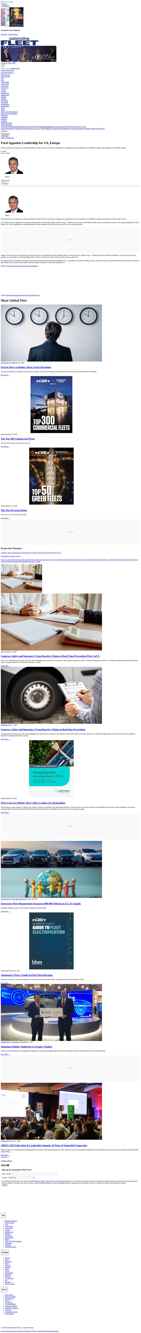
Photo (33, 127)
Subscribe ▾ (5, 6)
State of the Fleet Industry (9, 112)
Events (30, 129)
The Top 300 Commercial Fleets (18, 438)
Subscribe (4, 34)
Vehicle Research (6, 123)
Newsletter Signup (57, 129)
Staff (13, 363)
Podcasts (57, 127)
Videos (20, 2)
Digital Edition (13, 34)
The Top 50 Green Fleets (14, 510)
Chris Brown (16, 1042)
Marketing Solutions (69, 129)
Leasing (3, 89)
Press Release (100, 129)
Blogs (18, 127)
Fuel (2, 78)
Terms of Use (14, 1331)
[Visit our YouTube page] (8, 1166)
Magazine (13, 127)
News (8, 127)
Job (69, 127)
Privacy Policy (5, 1331)
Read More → (5, 375)
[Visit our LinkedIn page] (4, 1166)
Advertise (79, 129)
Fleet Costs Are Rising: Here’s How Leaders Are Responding (33, 802)
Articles (15, 2)
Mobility (3, 97)
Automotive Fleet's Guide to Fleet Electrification (27, 975)
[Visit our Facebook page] (2, 1166)
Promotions (9, 295)
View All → (5, 1157)
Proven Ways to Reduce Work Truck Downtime (26, 367)
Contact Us (36, 129)
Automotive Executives (23, 295)
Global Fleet (5, 82)
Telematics (4, 115)
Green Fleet (4, 86)
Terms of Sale (23, 1331)
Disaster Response (7, 70)
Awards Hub (64, 127)
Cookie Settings (45, 129)
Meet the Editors (14, 129)
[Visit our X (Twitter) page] (6, 1166)
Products (28, 127)
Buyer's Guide (81, 127)
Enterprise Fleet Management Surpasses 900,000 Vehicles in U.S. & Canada (41, 903)
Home (3, 138)
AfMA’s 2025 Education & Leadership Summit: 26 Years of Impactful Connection (44, 1145)
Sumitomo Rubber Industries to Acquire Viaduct (26, 1046)
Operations (4, 101)
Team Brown (24, 129)
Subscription (5, 129)
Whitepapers (44, 127)
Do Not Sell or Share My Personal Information (43, 1331)
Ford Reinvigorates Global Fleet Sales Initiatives (22, 266)
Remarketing (5, 104)
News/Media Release (18, 899)
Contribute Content (89, 129)
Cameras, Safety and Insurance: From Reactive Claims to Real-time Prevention (43, 729)
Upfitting (4, 119)
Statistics (23, 127)
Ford (14, 295)
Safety (3, 108)
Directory (73, 127)
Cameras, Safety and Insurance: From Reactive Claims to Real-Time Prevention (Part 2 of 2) (50, 656)
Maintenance (5, 93)
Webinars (51, 127)
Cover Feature (8, 2)
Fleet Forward (5, 75)
